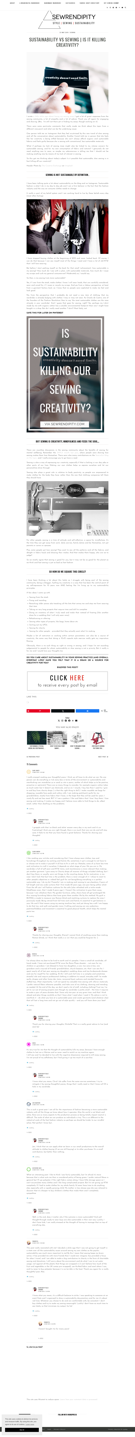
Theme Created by (117, 1429)
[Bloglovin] (119, 7)
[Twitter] (107, 7)
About (12, 3)
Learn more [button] (30, 1424)
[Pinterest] (113, 7)
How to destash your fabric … (57, 747)
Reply (30, 813)
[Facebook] (116, 7)
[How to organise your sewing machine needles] (78, 738)
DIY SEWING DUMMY (111, 3)
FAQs (49, 1429)
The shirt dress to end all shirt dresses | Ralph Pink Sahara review (103, 757)
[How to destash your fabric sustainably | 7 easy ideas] (57, 738)
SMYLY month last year (67, 453)
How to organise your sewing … (77, 747)
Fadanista (35, 1241)
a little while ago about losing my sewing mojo (53, 116)
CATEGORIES (70, 3)
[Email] (122, 7)
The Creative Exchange (51, 166)
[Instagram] (110, 7)
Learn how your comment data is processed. (79, 1400)
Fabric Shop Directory (89, 3)
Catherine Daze (37, 1168)
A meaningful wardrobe (30, 3)
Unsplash (69, 166)
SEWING (72, 32)
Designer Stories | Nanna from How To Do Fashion (34, 757)
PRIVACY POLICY (59, 1429)
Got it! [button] (22, 1430)
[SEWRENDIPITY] (67, 14)
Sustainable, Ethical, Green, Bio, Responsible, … (36, 747)
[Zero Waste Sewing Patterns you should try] (98, 738)
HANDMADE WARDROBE (52, 3)
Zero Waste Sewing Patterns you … (98, 747)
